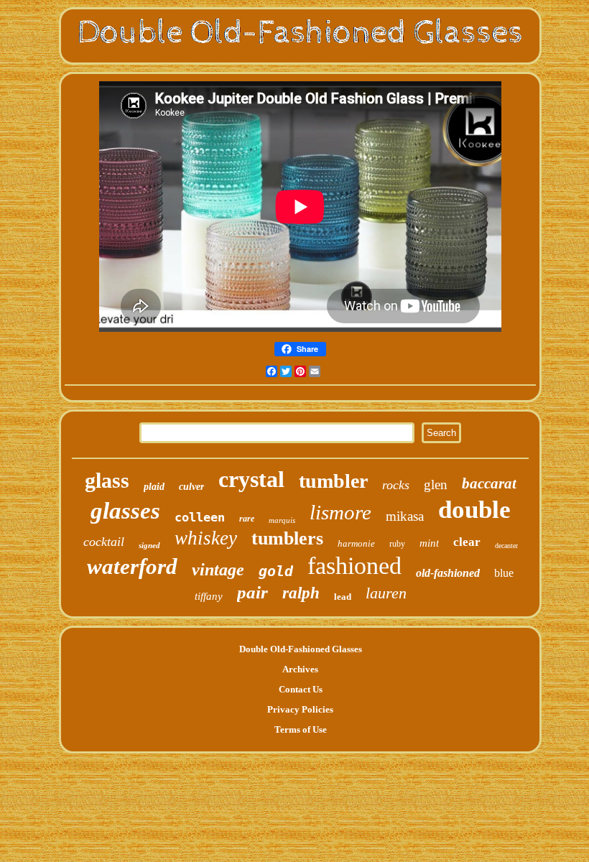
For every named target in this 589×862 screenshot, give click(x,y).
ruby (397, 544)
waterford (132, 566)
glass (107, 480)
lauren (386, 593)
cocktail (103, 541)
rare (246, 519)
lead (342, 596)
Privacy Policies (300, 709)
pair (252, 592)
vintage (218, 569)
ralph (301, 593)
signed (149, 545)
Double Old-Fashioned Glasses (300, 649)
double (474, 510)
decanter (506, 546)
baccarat (489, 483)
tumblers (287, 538)
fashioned (354, 565)
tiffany (209, 596)
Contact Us (301, 689)
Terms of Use (300, 729)
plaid (154, 486)
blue (504, 573)
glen (435, 484)
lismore (340, 512)
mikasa (405, 516)
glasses (125, 511)
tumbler (333, 481)
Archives (300, 669)
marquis (282, 520)
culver (191, 486)
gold (276, 571)
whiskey (206, 538)
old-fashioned (448, 573)
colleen (200, 517)
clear (467, 542)
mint (429, 543)
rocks (395, 485)
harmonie (356, 543)
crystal (251, 479)
